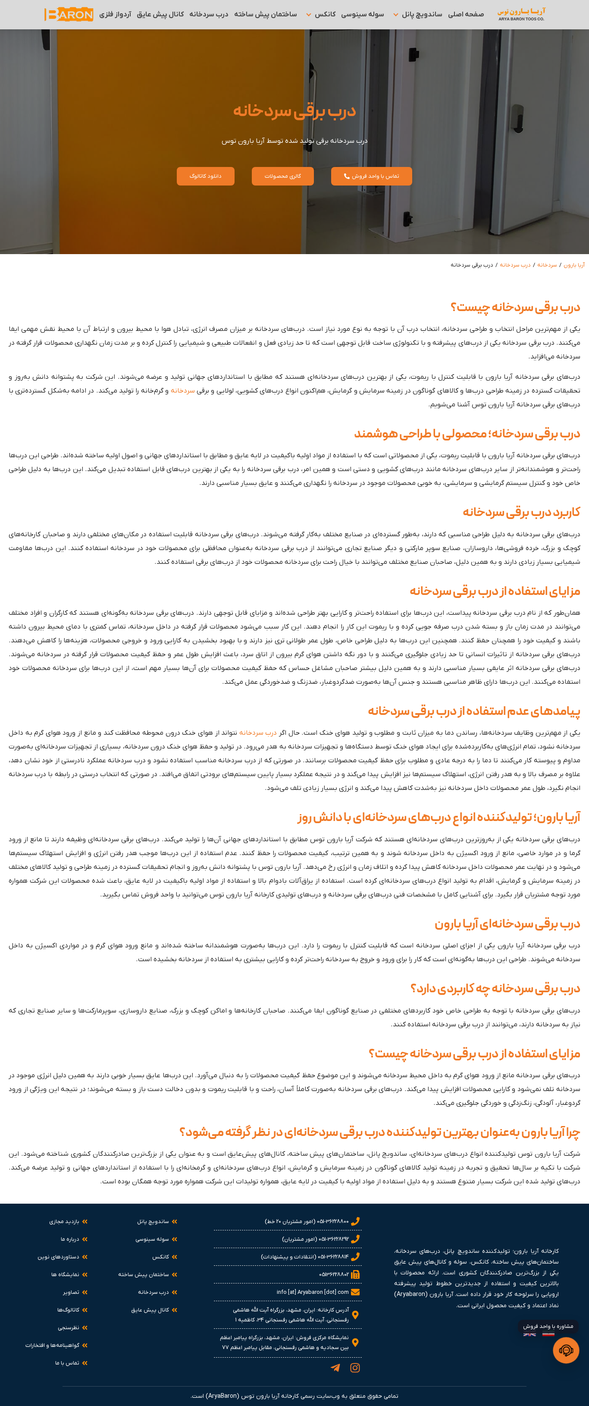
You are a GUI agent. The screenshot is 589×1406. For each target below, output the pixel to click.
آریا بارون (574, 265)
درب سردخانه (515, 265)
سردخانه (547, 265)
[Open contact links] (566, 1350)
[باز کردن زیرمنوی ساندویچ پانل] (396, 15)
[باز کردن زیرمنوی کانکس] (309, 15)
